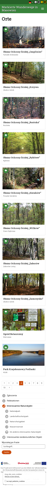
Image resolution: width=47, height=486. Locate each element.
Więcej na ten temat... (12, 476)
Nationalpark (14, 411)
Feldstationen (12, 400)
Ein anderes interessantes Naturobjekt (25, 432)
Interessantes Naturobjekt (19, 406)
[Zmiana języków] (31, 2)
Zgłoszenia (11, 395)
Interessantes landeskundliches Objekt (24, 437)
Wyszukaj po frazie (10, 442)
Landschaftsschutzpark (18, 416)
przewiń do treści (20, 2)
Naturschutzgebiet (17, 421)
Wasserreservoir (16, 426)
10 (4, 387)
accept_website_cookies (16, 481)
